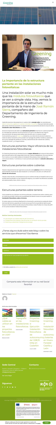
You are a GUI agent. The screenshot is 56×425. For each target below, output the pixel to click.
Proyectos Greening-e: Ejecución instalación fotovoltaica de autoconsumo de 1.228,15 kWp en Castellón (36, 332)
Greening (20, 136)
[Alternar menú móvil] (53, 2)
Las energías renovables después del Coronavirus (19, 218)
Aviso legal (7, 400)
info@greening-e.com (8, 372)
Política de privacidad (15, 400)
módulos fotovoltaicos (28, 96)
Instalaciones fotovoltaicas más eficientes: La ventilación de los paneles (25, 220)
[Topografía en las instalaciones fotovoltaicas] (21, 313)
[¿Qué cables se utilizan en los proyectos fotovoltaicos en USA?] (7, 313)
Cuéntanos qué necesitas (37, 368)
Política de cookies (25, 400)
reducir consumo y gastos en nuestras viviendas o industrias (19, 124)
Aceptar (46, 422)
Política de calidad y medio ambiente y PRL (41, 400)
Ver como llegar (7, 375)
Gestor (14, 294)
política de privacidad (21, 267)
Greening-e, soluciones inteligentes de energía (18, 222)
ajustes (38, 423)
